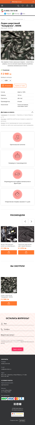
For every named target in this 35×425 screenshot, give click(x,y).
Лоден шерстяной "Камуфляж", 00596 (7, 296)
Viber (24, 13)
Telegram (8, 13)
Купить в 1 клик (20, 86)
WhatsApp (16, 13)
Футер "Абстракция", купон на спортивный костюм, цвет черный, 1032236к (8, 245)
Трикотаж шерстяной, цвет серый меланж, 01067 (25, 245)
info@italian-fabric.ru (6, 369)
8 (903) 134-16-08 (10, 10)
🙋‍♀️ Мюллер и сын (16, 2)
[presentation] (2, 45)
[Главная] (2, 11)
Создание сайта (14, 420)
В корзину (8, 86)
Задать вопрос (17, 349)
